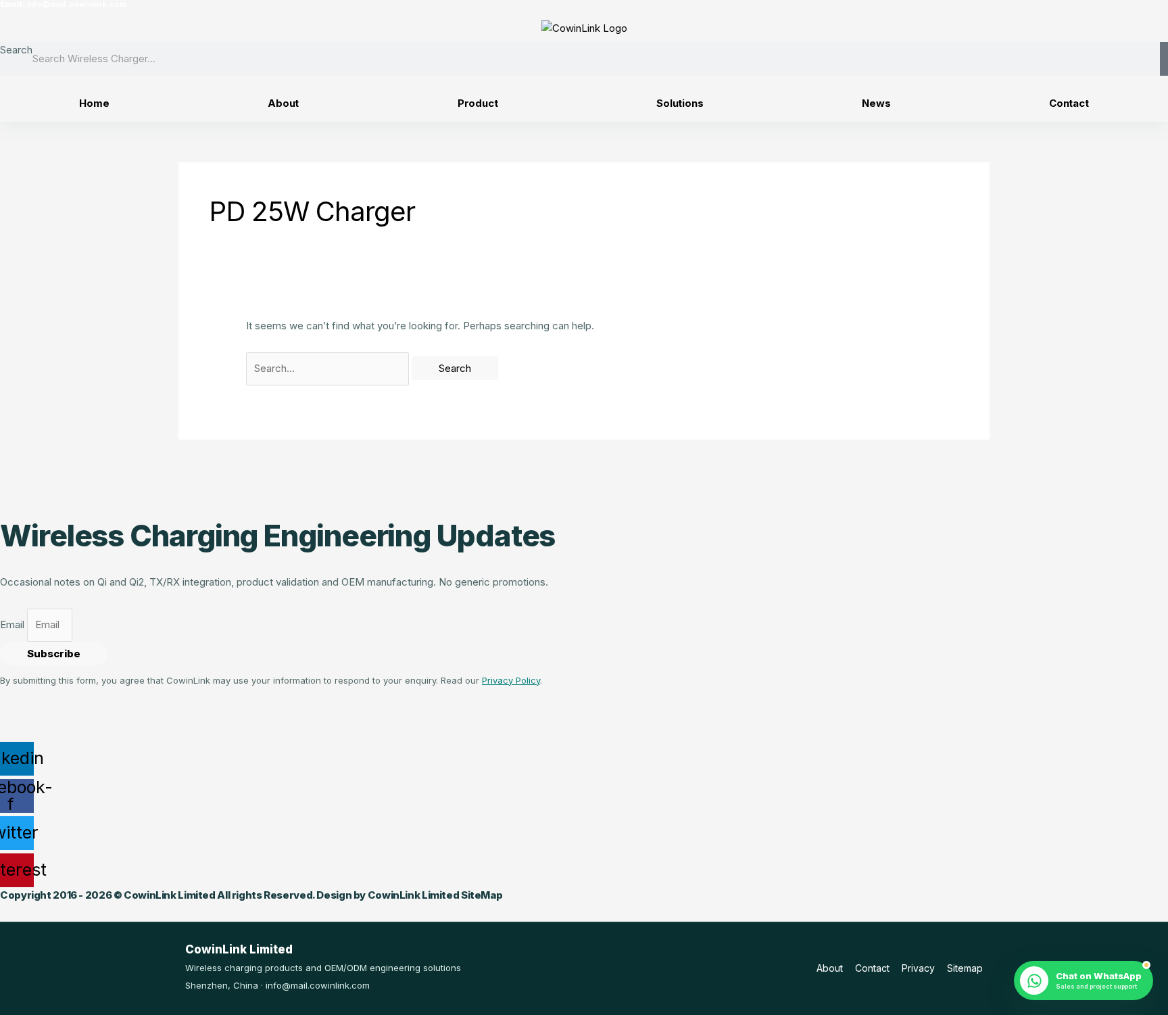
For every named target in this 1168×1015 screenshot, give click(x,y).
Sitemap (965, 968)
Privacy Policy (511, 680)
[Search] (1164, 59)
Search (16, 49)
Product (478, 103)
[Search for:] (329, 368)
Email (13, 624)
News (876, 103)
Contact (1069, 103)
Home (94, 103)
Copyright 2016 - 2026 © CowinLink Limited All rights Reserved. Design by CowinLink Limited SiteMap (251, 895)
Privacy (918, 968)
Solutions (680, 103)
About (283, 103)
